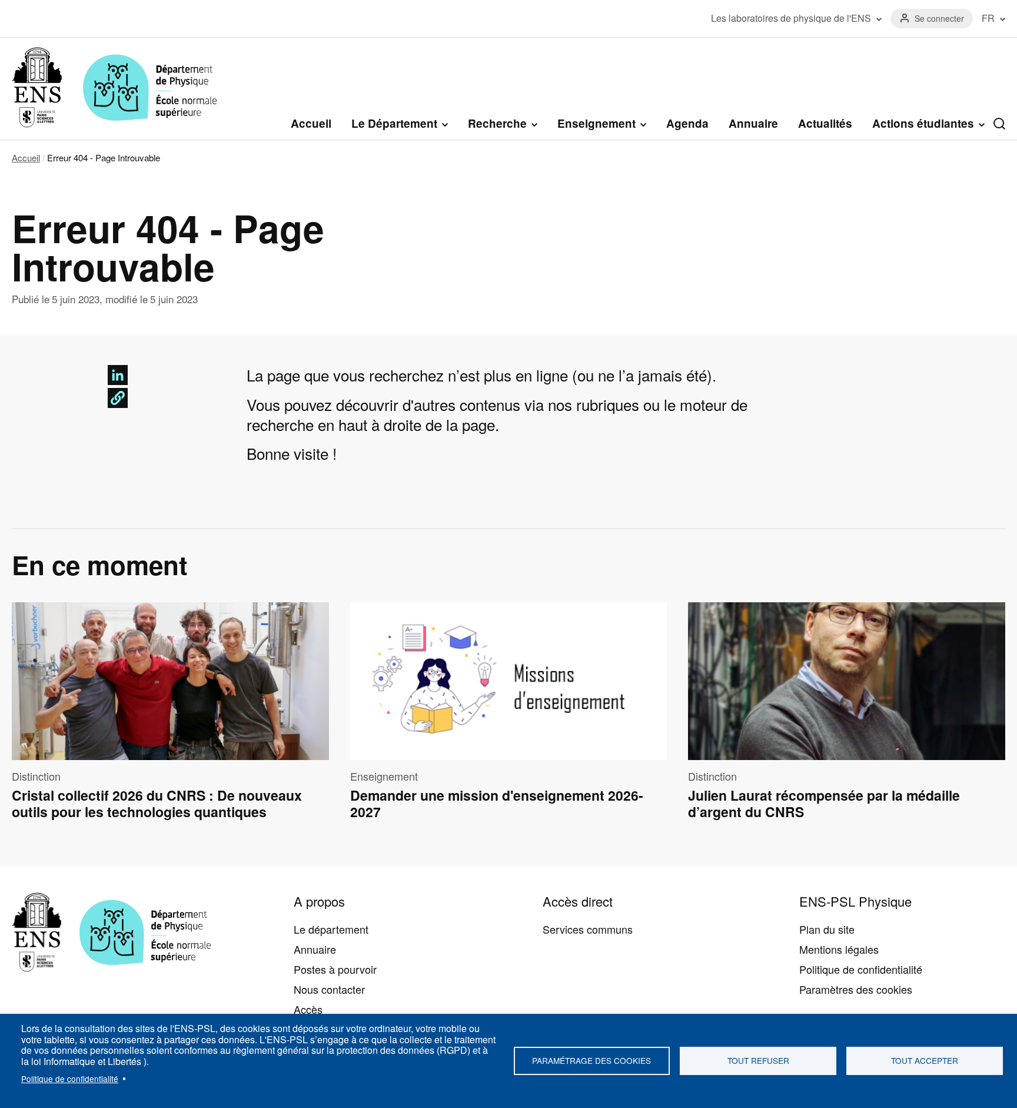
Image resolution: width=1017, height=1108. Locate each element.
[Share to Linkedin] (118, 375)
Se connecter (939, 18)
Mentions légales (839, 949)
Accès (308, 1009)
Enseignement (596, 124)
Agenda (687, 123)
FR (988, 18)
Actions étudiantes (923, 124)
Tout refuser (758, 1060)
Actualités (825, 123)
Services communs (588, 929)
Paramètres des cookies (855, 989)
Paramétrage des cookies (591, 1060)
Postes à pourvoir (335, 969)
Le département (331, 929)
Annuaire (753, 123)
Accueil (311, 123)
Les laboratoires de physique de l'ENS (791, 18)
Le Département (394, 124)
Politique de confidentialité (69, 1078)
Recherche (497, 124)
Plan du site (827, 929)
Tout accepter (924, 1060)
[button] (118, 398)
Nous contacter (329, 989)
